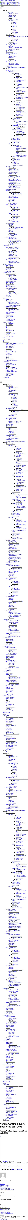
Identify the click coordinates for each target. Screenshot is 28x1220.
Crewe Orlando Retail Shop (7, 1189)
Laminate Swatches (5, 1212)
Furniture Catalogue (5, 1208)
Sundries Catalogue (5, 1209)
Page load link (3, 1219)
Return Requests (4, 1186)
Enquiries (2, 1184)
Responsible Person (5, 1188)
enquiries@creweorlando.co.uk (7, 0)
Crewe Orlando (5, 1161)
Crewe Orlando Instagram (6, 1213)
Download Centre (4, 1210)
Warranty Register (4, 1185)
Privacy (2, 1215)
